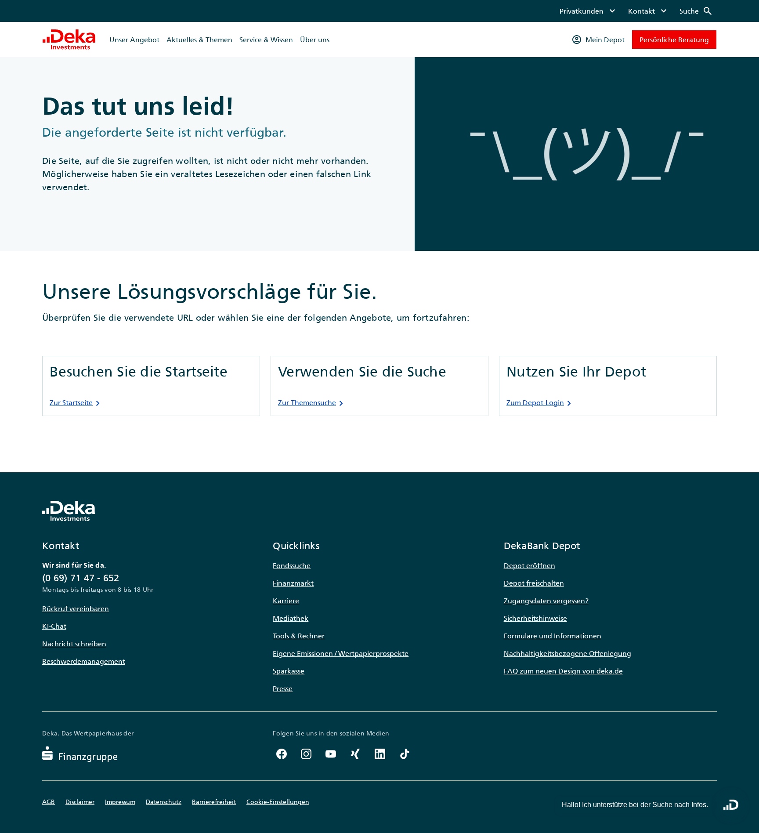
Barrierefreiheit (214, 802)
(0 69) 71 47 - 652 (80, 578)
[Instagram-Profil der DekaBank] (306, 754)
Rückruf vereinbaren (75, 608)
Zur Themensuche (312, 403)
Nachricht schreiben (74, 643)
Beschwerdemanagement (83, 661)
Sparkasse (288, 670)
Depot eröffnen (529, 565)
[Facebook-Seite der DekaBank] (281, 754)
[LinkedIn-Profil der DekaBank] (380, 754)
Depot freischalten (534, 583)
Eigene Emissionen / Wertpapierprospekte (340, 653)
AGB (48, 802)
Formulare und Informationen (552, 635)
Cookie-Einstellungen (277, 802)
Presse (283, 688)
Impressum (120, 802)
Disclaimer (79, 802)
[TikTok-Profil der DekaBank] (404, 754)
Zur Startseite (76, 403)
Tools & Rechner (299, 635)
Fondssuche (292, 565)
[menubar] (636, 11)
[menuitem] (588, 11)
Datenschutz (163, 802)
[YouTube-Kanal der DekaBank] (331, 754)
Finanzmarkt (293, 583)
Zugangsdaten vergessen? (546, 600)
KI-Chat (54, 626)
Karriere (286, 600)
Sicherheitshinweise (535, 618)
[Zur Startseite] (69, 39)
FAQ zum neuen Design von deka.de (563, 670)
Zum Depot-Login (540, 403)
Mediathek (290, 618)
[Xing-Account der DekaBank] (355, 754)
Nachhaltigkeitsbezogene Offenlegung (567, 653)
